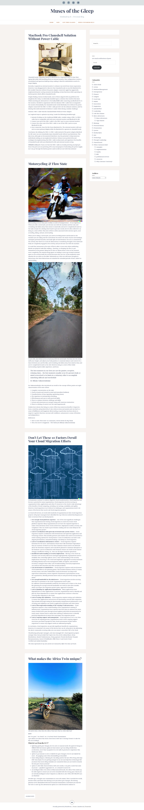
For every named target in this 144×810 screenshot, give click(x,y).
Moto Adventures (99, 116)
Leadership (97, 111)
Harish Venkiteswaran (43, 637)
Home (52, 22)
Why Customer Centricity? (104, 161)
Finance (96, 94)
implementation (101, 149)
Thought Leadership (100, 140)
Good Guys (97, 99)
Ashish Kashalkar (41, 641)
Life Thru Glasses (68, 22)
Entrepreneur (98, 92)
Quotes (96, 130)
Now (58, 22)
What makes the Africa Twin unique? (55, 659)
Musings (96, 123)
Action (96, 87)
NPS (97, 154)
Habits (96, 101)
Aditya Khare (67, 635)
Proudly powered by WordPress (62, 806)
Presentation (98, 128)
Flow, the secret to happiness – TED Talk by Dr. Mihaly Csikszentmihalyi (53, 422)
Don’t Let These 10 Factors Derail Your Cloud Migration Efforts (52, 439)
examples (99, 147)
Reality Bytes (98, 133)
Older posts (30, 796)
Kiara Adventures (101, 118)
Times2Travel (98, 142)
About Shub (97, 84)
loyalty (98, 152)
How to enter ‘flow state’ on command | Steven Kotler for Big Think (52, 420)
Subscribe (97, 67)
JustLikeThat (98, 108)
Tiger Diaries (100, 120)
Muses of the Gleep (72, 10)
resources (99, 159)
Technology (97, 137)
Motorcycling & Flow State (47, 164)
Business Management (101, 89)
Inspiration (97, 106)
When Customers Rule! (86, 22)
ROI (95, 135)
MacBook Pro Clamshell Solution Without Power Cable (52, 37)
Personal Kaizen (99, 125)
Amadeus (80, 806)
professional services (102, 156)
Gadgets (96, 96)
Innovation (97, 104)
